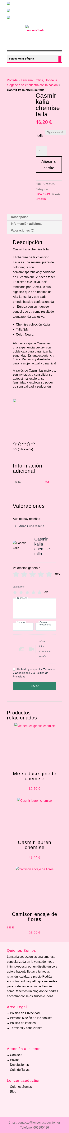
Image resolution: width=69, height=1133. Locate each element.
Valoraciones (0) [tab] (22, 230)
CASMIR (41, 199)
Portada (12, 80)
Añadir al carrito (48, 164)
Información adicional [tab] (26, 223)
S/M (46, 482)
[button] (34, 649)
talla (40, 135)
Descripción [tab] (20, 217)
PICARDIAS (43, 194)
